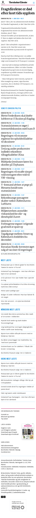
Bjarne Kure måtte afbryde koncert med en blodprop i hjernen (16, 335)
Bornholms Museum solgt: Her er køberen (16, 353)
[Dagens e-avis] (28, 431)
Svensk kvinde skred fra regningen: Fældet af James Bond (17, 388)
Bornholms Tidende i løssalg (10, 450)
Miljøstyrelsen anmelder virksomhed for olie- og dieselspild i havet (14, 214)
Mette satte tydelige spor (10, 290)
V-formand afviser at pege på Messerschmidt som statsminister (16, 188)
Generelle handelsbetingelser (11, 490)
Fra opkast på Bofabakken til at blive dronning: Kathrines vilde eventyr (18, 285)
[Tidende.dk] (18, 2)
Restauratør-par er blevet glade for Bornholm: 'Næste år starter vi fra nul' (18, 266)
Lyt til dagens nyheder (8, 430)
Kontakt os (4, 414)
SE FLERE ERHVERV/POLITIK (10, 254)
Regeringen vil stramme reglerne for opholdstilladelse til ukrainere (16, 139)
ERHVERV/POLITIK (6, 18)
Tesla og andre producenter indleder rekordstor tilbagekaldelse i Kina (15, 152)
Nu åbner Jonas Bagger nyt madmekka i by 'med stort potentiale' (16, 341)
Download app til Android (10, 434)
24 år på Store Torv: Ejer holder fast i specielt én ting (17, 279)
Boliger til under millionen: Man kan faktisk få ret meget (17, 296)
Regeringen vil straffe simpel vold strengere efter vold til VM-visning (16, 175)
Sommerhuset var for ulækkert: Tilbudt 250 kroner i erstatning (16, 347)
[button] (33, 3)
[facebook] (2, 497)
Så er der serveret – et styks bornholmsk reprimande (15, 302)
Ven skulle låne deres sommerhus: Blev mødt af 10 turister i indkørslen (17, 315)
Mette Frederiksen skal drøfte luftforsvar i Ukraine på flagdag (18, 117)
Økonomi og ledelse (8, 417)
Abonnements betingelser (10, 448)
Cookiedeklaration (19, 492)
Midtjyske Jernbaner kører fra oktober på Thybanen (17, 163)
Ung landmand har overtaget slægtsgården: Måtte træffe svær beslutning (17, 328)
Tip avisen (4, 419)
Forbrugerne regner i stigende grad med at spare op (17, 225)
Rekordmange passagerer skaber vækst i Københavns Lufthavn (16, 201)
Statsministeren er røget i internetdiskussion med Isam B (18, 127)
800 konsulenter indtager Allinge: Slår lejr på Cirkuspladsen (17, 381)
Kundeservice (5, 452)
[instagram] (4, 497)
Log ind (3, 4)
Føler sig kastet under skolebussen (13, 393)
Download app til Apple (9, 432)
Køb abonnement (7, 445)
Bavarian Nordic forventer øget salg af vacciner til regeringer (17, 248)
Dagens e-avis (5, 428)
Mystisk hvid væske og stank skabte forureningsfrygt (14, 322)
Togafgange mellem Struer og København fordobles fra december (17, 237)
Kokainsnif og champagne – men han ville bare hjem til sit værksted (18, 272)
